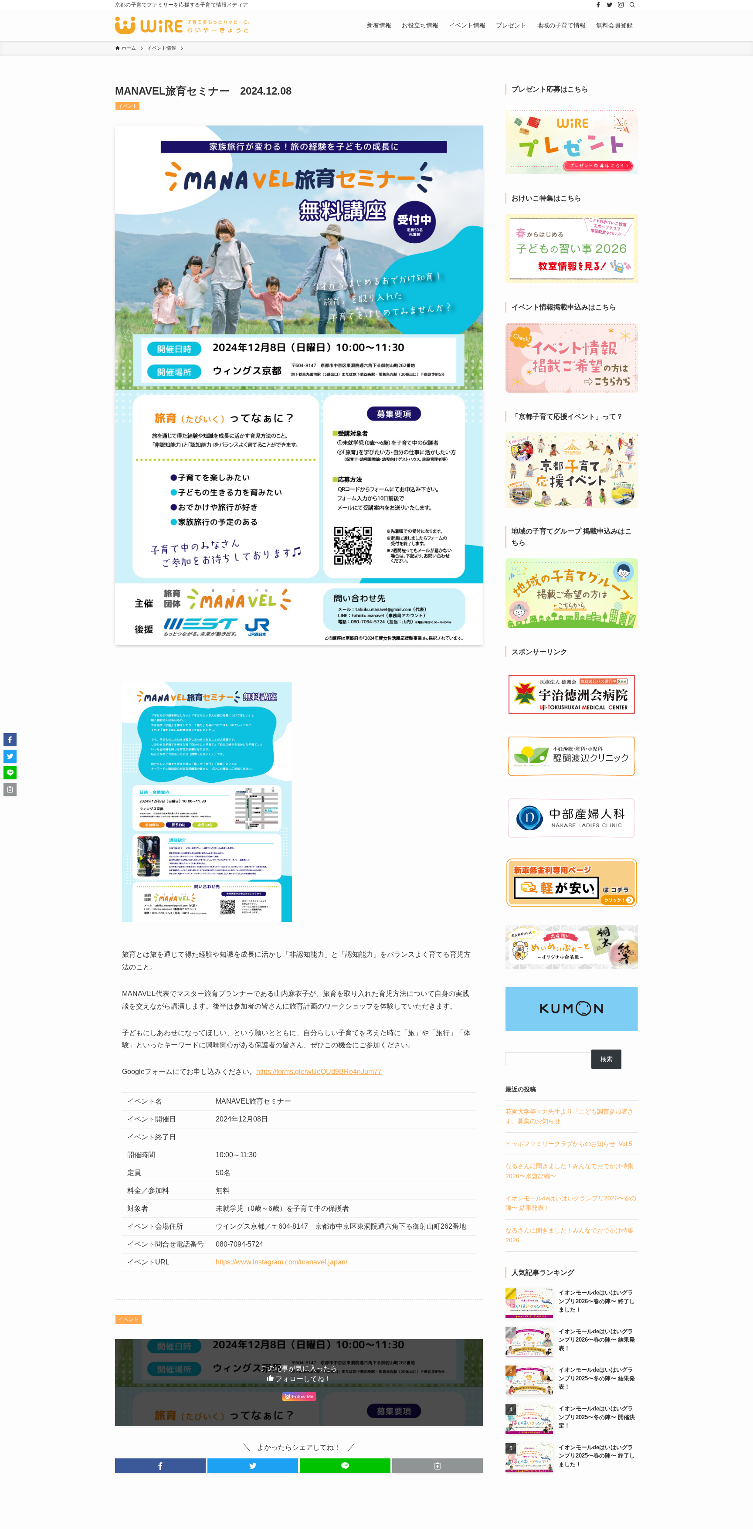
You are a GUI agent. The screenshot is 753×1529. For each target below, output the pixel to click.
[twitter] (609, 5)
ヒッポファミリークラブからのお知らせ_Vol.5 (568, 1143)
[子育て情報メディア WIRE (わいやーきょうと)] (182, 25)
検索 (606, 1059)
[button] (160, 1465)
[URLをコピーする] (437, 1465)
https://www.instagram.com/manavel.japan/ (281, 1262)
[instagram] (621, 5)
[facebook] (598, 5)
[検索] (632, 5)
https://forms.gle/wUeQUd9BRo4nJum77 (319, 1071)
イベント (127, 106)
